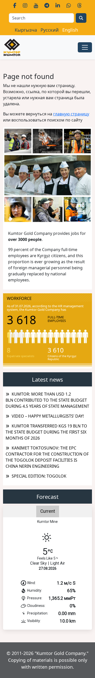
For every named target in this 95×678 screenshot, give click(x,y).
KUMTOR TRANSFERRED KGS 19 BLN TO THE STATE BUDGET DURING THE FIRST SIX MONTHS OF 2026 (46, 432)
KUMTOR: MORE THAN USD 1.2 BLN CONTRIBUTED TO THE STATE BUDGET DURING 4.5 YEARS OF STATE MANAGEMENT (47, 400)
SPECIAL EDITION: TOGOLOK (39, 476)
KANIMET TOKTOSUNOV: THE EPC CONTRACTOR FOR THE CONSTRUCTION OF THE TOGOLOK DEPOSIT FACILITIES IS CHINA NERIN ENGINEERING (47, 457)
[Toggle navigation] (85, 47)
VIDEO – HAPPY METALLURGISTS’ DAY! (48, 416)
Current (47, 511)
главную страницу (71, 114)
